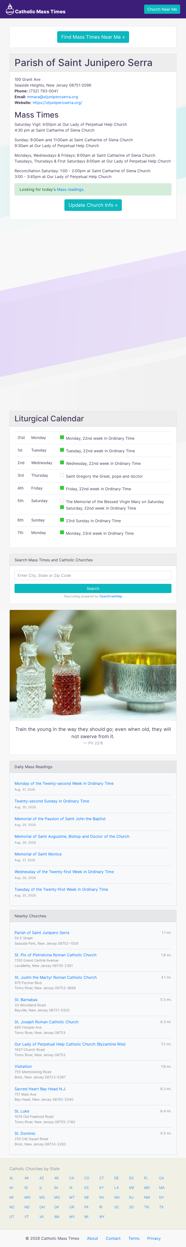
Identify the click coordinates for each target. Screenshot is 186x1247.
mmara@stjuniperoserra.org (52, 96)
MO (56, 1197)
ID (26, 1188)
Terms (134, 1238)
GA (161, 1178)
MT (71, 1197)
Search (93, 588)
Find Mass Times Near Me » (93, 37)
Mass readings (70, 189)
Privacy (154, 1238)
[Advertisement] (93, 259)
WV (71, 1217)
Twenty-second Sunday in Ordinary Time (52, 801)
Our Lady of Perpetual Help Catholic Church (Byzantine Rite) (70, 1044)
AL (11, 1178)
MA (161, 1188)
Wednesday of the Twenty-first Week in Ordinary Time (64, 871)
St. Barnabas (26, 999)
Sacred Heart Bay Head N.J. (40, 1088)
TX (161, 1207)
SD (131, 1207)
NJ (131, 1197)
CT (101, 1178)
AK (26, 1178)
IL (40, 1188)
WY (101, 1217)
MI (11, 1197)
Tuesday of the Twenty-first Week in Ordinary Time (61, 889)
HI (11, 1188)
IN (56, 1188)
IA (70, 1188)
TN (146, 1207)
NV (101, 1197)
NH (116, 1197)
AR (56, 1178)
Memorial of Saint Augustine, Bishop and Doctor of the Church (72, 836)
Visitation (23, 1066)
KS (86, 1188)
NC (11, 1207)
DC (131, 1178)
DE (116, 1178)
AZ (41, 1178)
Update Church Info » (93, 205)
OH (41, 1207)
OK (56, 1207)
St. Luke (22, 1111)
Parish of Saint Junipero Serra (42, 932)
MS (41, 1197)
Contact (113, 1238)
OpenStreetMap (110, 596)
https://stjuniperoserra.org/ (57, 102)
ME (131, 1188)
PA (86, 1207)
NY (161, 1197)
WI (86, 1217)
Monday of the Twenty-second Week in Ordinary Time (64, 783)
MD (146, 1188)
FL (146, 1178)
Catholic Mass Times (40, 12)
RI (100, 1207)
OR (71, 1207)
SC (116, 1207)
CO (86, 1178)
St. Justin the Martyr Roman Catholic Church (56, 977)
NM (146, 1197)
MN (26, 1197)
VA (41, 1217)
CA (71, 1178)
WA (56, 1217)
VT (26, 1217)
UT (11, 1217)
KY (101, 1188)
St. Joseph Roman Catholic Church (46, 1021)
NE (86, 1197)
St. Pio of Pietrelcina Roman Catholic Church (55, 954)
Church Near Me (162, 9)
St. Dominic (25, 1133)
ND (26, 1207)
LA (116, 1188)
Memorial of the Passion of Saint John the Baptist (60, 818)
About (92, 1238)
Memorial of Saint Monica (38, 854)
